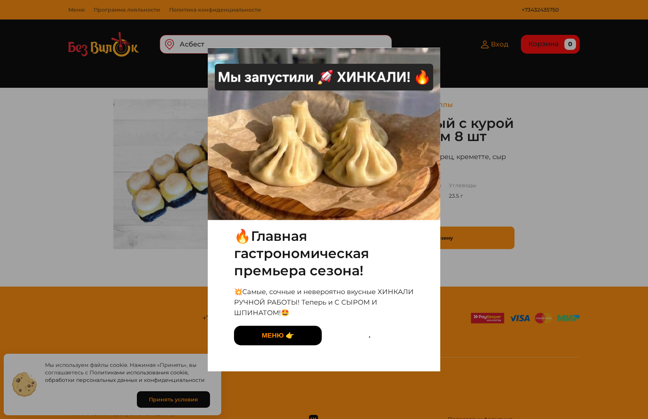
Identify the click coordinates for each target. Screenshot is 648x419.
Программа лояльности (127, 9)
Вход (499, 44)
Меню (76, 9)
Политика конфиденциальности (215, 9)
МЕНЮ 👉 (278, 335)
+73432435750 (540, 9)
